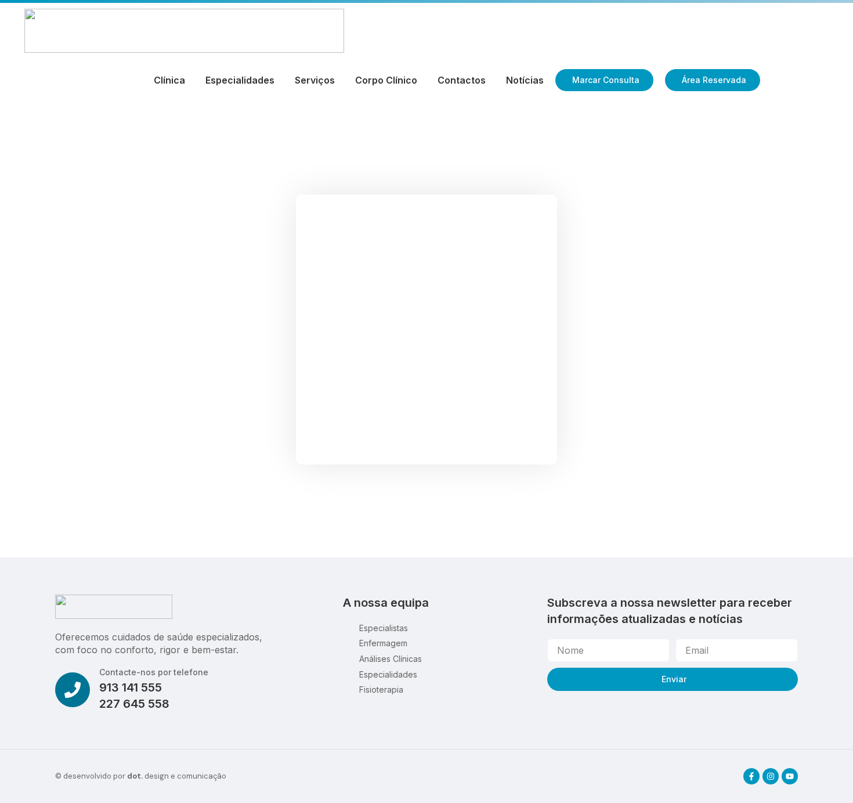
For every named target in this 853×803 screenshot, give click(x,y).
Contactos (462, 80)
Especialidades (239, 80)
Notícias (525, 80)
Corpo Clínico (386, 80)
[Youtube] (790, 776)
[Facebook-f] (751, 776)
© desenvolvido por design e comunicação (140, 776)
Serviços (315, 80)
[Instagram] (770, 776)
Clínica (169, 80)
